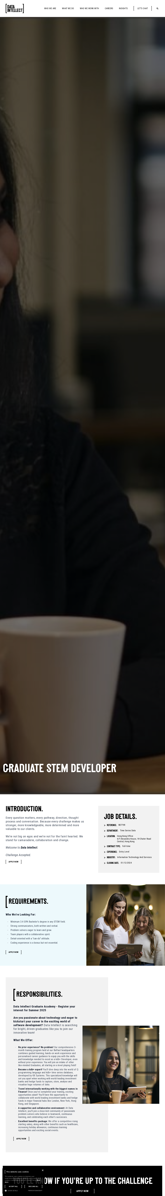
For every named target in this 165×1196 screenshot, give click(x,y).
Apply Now (13, 862)
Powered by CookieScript (35, 1190)
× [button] (42, 1170)
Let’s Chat (142, 8)
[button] (11, 1190)
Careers (109, 8)
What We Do (68, 8)
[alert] (23, 1181)
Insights (123, 8)
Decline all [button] (33, 1186)
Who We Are (50, 8)
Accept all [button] (13, 1186)
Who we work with (89, 8)
